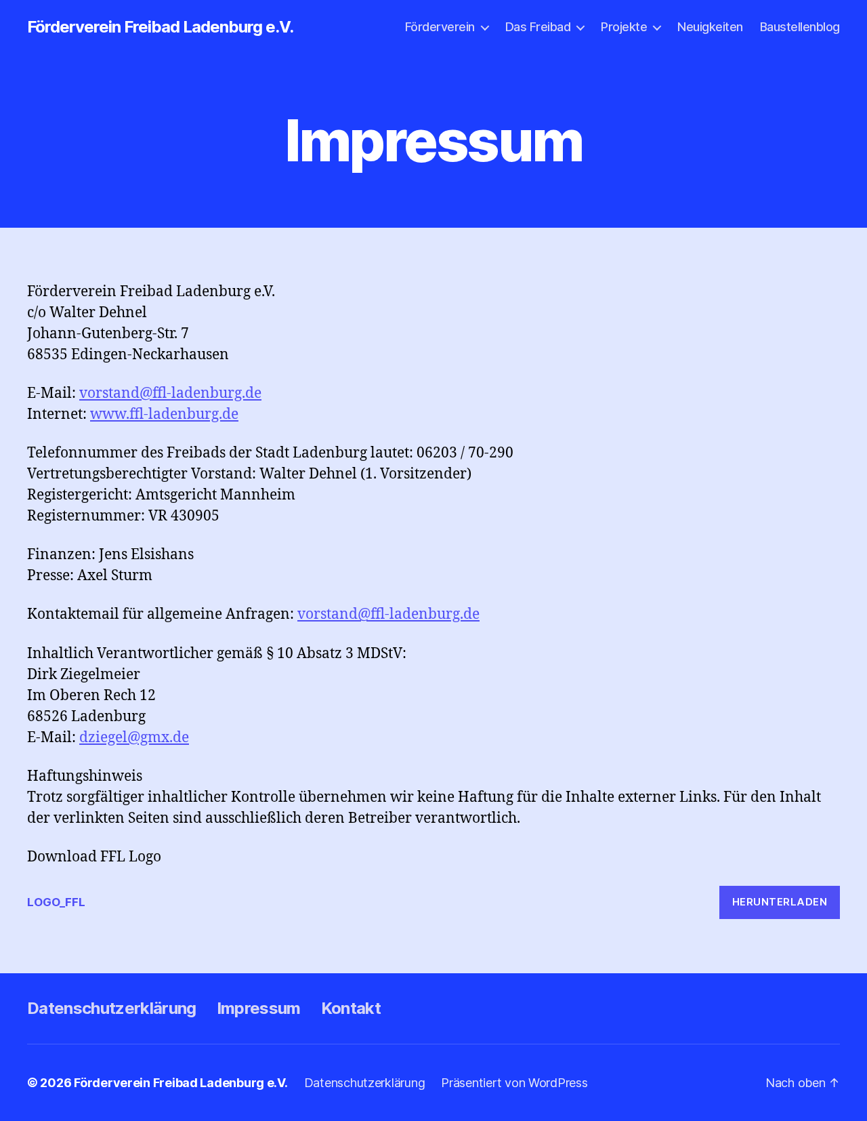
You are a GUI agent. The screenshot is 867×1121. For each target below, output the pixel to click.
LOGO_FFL (56, 902)
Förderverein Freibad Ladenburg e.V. (160, 27)
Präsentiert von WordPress (514, 1083)
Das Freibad (538, 27)
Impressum (259, 1008)
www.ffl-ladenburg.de (164, 414)
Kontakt (351, 1008)
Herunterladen (780, 901)
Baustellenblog (800, 27)
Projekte (624, 27)
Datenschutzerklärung (111, 1008)
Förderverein (440, 27)
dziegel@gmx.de (134, 738)
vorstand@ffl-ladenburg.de (170, 393)
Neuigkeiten (710, 27)
